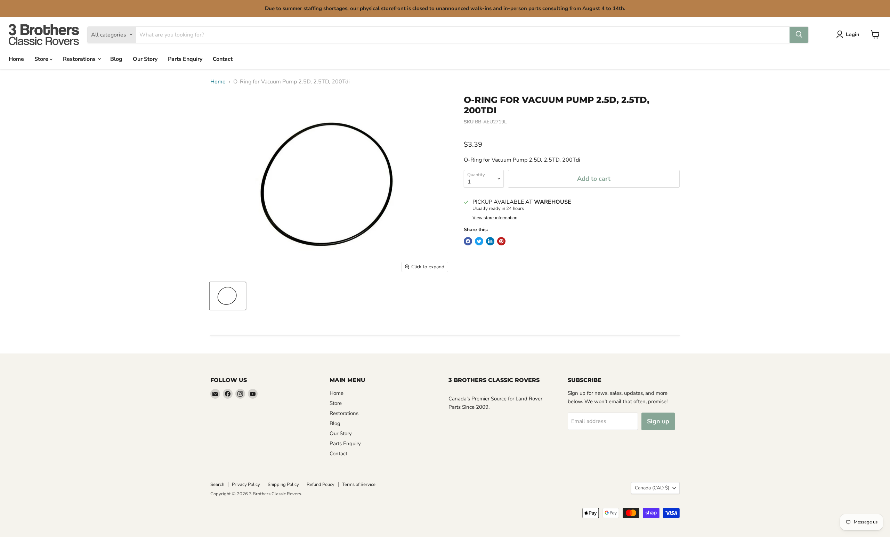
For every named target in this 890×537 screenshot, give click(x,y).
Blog (116, 59)
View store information (494, 217)
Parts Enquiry (185, 59)
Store (42, 59)
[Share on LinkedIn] (490, 241)
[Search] (799, 34)
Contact (223, 59)
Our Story (145, 59)
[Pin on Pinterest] (501, 241)
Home (16, 59)
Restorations (80, 59)
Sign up (658, 421)
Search (217, 484)
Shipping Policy (283, 484)
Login (852, 34)
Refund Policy (320, 484)
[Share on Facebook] (468, 241)
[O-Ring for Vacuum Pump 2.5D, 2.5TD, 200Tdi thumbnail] (228, 296)
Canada (652, 488)
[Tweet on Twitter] (479, 241)
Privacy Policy (246, 484)
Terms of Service (358, 484)
